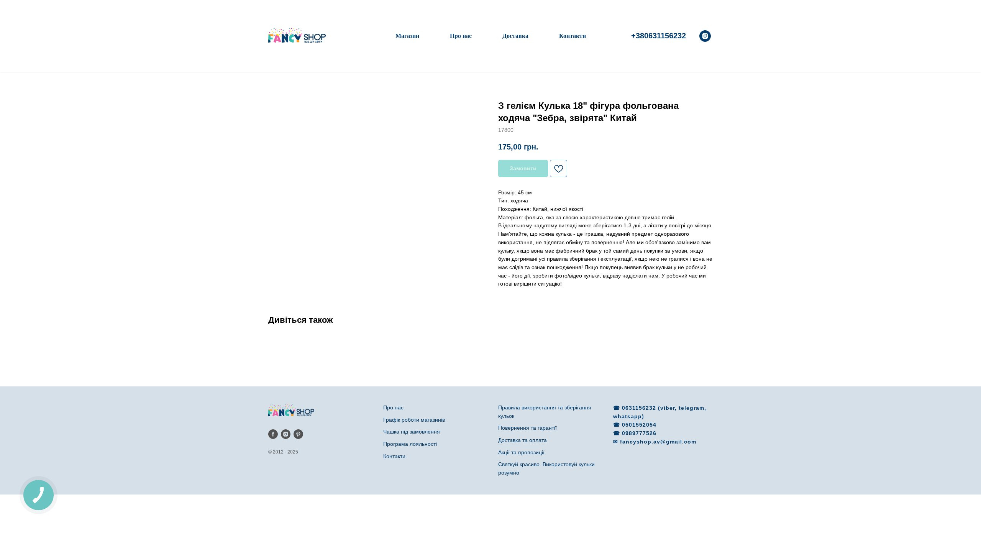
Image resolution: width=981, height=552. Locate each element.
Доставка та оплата (522, 440)
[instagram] (705, 36)
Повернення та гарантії (527, 428)
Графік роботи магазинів (414, 420)
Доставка (515, 36)
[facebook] (273, 434)
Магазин (407, 36)
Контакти (572, 36)
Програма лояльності (410, 444)
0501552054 (639, 425)
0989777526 (639, 433)
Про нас (461, 36)
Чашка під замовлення (411, 432)
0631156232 (640, 408)
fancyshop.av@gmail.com (658, 442)
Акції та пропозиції (521, 452)
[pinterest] (298, 434)
